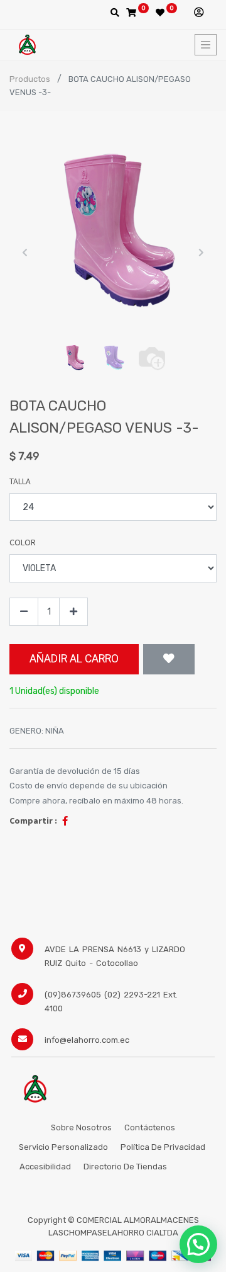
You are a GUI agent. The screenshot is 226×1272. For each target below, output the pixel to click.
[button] (25, 252)
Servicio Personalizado (63, 1147)
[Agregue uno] (73, 612)
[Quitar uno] (23, 612)
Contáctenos (149, 1127)
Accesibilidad (45, 1166)
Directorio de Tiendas (125, 1166)
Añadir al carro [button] (74, 658)
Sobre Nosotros (81, 1127)
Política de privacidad (164, 1147)
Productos (29, 79)
